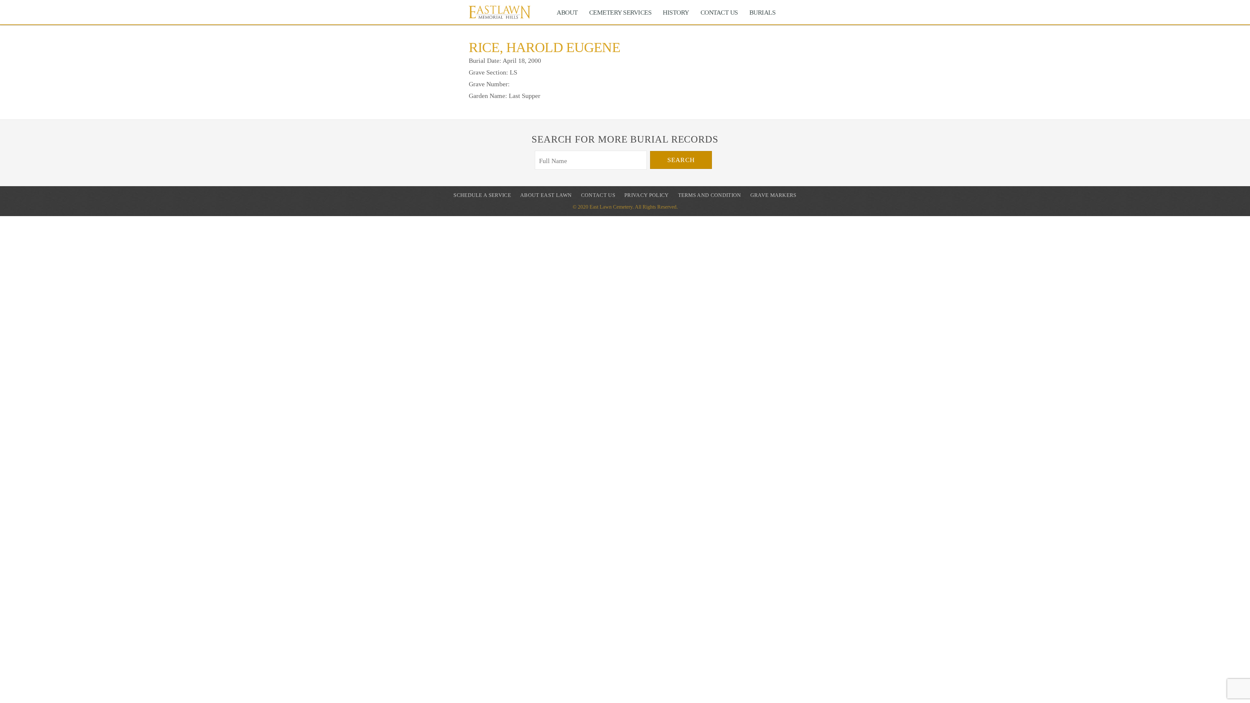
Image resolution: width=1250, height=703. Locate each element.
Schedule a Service (482, 195)
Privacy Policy (646, 195)
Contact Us (719, 12)
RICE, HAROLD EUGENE (544, 47)
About (567, 12)
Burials (762, 12)
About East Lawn (546, 195)
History (676, 12)
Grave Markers (773, 195)
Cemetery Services (620, 12)
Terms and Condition (709, 195)
